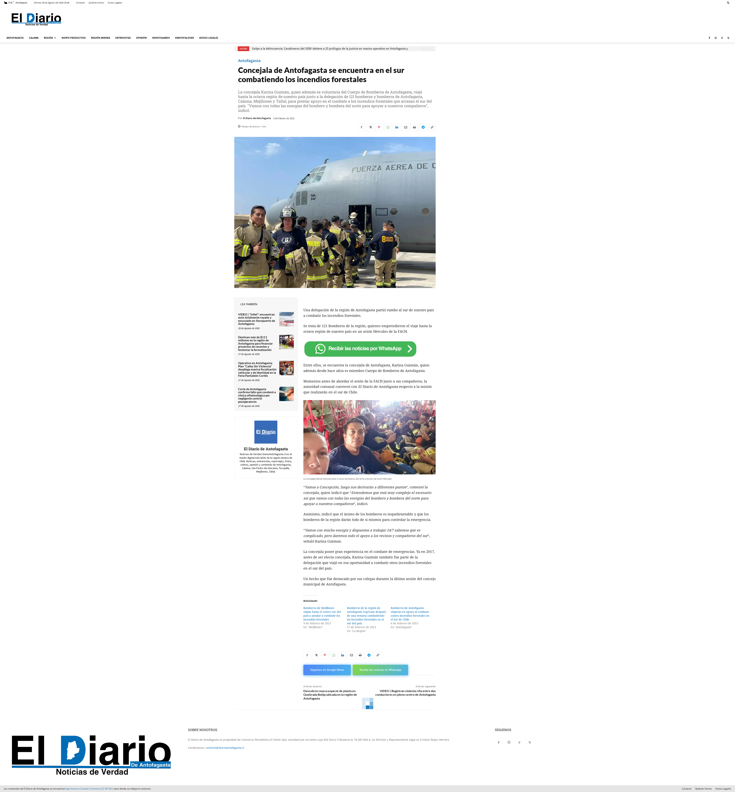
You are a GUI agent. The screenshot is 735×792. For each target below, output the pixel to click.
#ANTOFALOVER (184, 37)
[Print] (414, 127)
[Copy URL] (432, 127)
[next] (429, 48)
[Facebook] (709, 38)
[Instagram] (716, 38)
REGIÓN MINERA (100, 37)
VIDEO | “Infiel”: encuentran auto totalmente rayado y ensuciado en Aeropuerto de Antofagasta (256, 319)
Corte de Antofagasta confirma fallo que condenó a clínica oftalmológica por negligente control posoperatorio (257, 395)
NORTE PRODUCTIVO (74, 37)
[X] (728, 38)
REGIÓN (48, 37)
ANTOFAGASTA (15, 37)
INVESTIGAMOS (161, 37)
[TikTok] (722, 38)
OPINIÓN (141, 37)
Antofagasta (249, 61)
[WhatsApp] (388, 127)
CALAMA (33, 37)
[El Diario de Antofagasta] (265, 432)
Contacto (80, 2)
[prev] (423, 48)
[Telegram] (423, 127)
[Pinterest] (379, 127)
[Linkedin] (396, 127)
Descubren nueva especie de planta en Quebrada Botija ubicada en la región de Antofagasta (330, 694)
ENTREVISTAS (123, 37)
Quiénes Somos (96, 2)
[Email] (405, 127)
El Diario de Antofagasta (257, 118)
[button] (728, 2)
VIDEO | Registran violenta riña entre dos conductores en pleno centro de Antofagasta (405, 692)
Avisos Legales (115, 2)
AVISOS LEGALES (208, 37)
